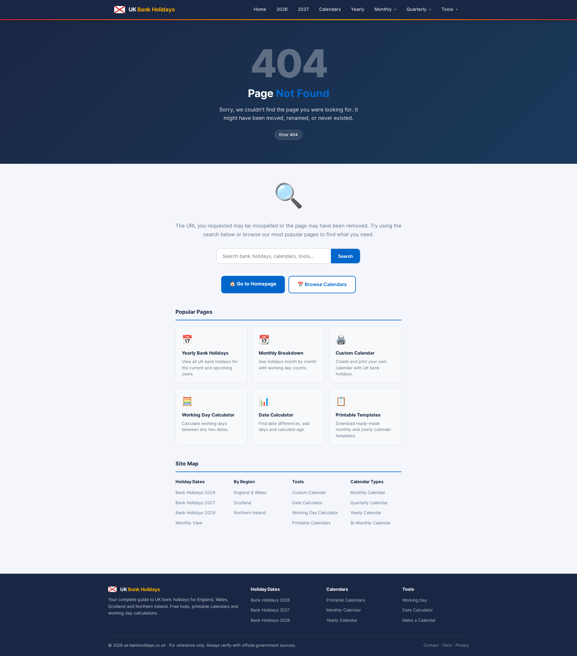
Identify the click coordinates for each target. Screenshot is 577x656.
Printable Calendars (311, 522)
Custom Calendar (309, 492)
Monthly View (189, 522)
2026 (282, 9)
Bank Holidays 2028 (195, 512)
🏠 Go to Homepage (253, 284)
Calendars (330, 9)
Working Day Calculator (315, 512)
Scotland (242, 502)
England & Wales (250, 492)
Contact (430, 645)
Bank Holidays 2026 (195, 492)
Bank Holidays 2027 (195, 502)
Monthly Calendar (367, 492)
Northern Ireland (250, 512)
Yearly (357, 9)
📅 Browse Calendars (322, 284)
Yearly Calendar (365, 512)
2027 (303, 9)
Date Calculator (307, 502)
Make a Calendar (419, 620)
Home (260, 9)
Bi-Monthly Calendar (370, 522)
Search (345, 256)
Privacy (462, 645)
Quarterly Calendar (369, 502)
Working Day (414, 600)
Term (447, 645)
